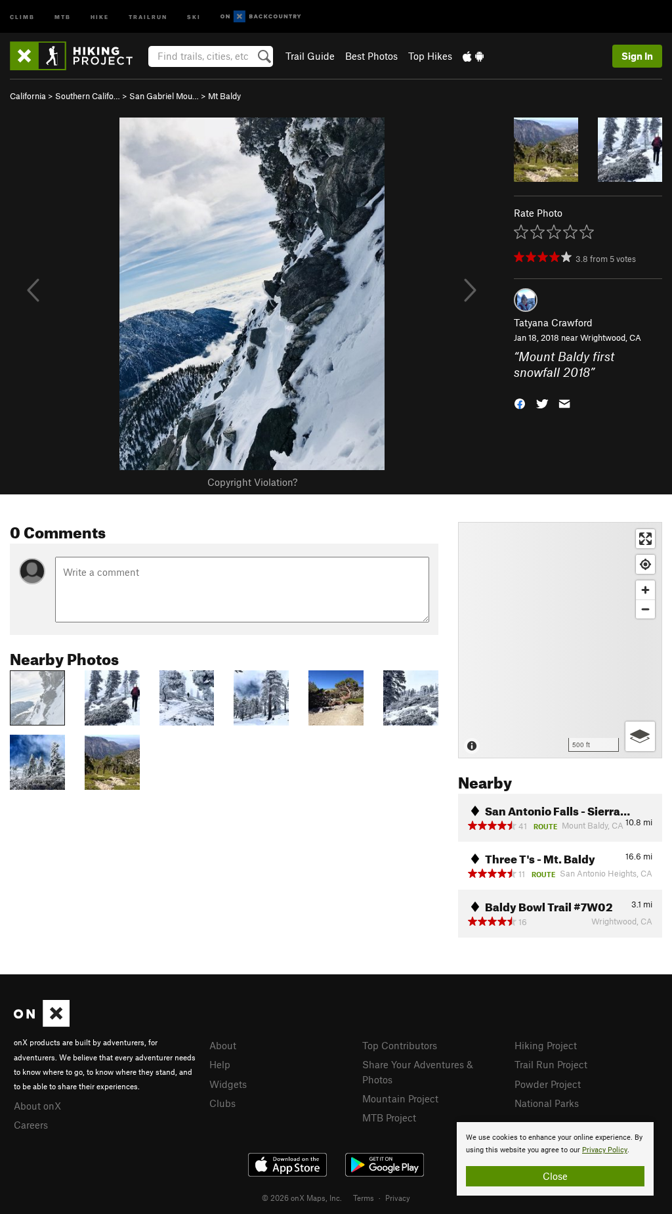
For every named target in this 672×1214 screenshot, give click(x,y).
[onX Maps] (42, 1023)
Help (219, 1064)
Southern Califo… (87, 96)
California (28, 96)
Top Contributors (399, 1045)
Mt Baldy (224, 96)
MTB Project (389, 1117)
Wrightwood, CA (610, 337)
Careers (31, 1125)
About (222, 1045)
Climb (22, 16)
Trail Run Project (550, 1064)
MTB (62, 16)
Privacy (397, 1197)
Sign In (637, 56)
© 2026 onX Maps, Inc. (302, 1197)
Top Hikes (430, 56)
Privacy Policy (604, 1150)
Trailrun (148, 16)
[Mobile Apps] (473, 56)
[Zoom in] (645, 589)
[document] (555, 1158)
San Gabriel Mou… (164, 96)
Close (555, 1176)
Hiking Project (545, 1045)
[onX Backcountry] (261, 17)
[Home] (78, 55)
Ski (194, 16)
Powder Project (547, 1084)
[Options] (640, 736)
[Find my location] (645, 564)
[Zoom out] (645, 608)
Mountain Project (400, 1098)
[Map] (560, 640)
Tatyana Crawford (553, 322)
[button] (520, 402)
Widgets (228, 1084)
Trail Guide (310, 56)
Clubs (222, 1103)
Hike (100, 16)
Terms (363, 1197)
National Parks (546, 1103)
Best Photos (371, 56)
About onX (37, 1106)
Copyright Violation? (252, 482)
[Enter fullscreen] (645, 538)
